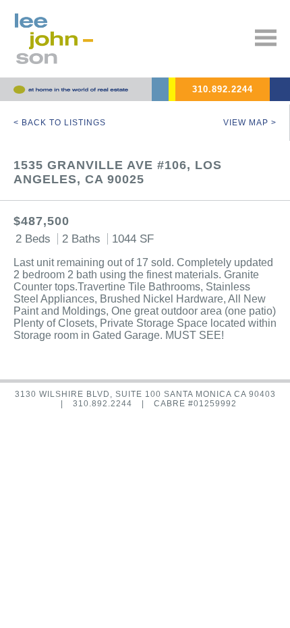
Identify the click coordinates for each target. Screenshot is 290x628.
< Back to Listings (59, 122)
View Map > (250, 122)
